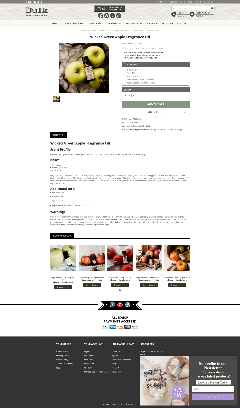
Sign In (87, 351)
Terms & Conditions (64, 363)
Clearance (174, 2)
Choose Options (63, 287)
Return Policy (62, 351)
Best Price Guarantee (121, 359)
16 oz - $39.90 (132, 76)
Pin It (106, 16)
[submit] (212, 8)
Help (58, 367)
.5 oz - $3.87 (132, 70)
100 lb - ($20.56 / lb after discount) (141, 83)
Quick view (63, 258)
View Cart (88, 359)
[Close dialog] (234, 359)
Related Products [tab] (61, 235)
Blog (190, 2)
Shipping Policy (62, 355)
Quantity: (128, 90)
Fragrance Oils (114, 23)
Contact (197, 2)
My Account (208, 2)
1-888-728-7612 (34, 1)
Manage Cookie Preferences (96, 371)
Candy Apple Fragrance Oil (120, 277)
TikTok (118, 16)
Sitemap (105, 404)
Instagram (112, 16)
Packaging (152, 23)
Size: (130, 64)
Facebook (100, 16)
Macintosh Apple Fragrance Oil (177, 277)
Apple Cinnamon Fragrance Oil (148, 277)
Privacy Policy (62, 359)
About (182, 2)
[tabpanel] (63, 265)
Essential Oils (95, 23)
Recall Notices (118, 371)
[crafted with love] (5, 403)
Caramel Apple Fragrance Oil (92, 277)
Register (181, 16)
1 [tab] (120, 290)
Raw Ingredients (134, 23)
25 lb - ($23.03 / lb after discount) (140, 79)
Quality (115, 355)
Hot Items (167, 23)
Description (58, 135)
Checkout (88, 367)
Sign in (181, 13)
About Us (116, 351)
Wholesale (182, 23)
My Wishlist (89, 363)
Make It (56, 23)
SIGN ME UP (213, 397)
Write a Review (157, 48)
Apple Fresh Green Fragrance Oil (63, 278)
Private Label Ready (74, 23)
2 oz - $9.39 (131, 73)
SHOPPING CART (203, 13)
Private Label (161, 2)
